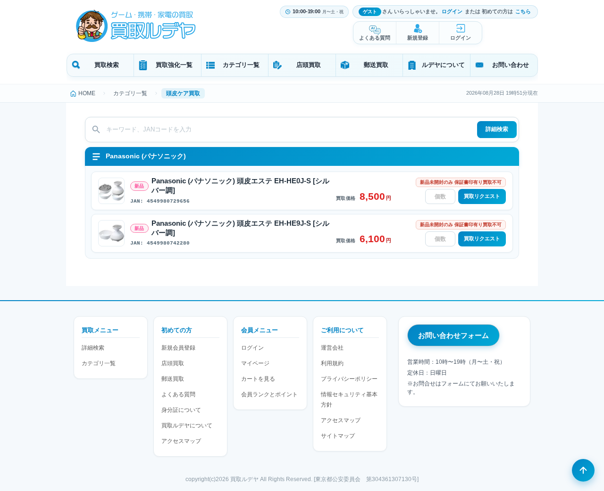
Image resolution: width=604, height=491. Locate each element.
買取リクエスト (482, 196)
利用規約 (332, 363)
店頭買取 (308, 64)
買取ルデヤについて (186, 425)
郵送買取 (376, 64)
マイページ (255, 363)
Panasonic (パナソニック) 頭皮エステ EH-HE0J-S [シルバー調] (240, 185)
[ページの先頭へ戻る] (583, 470)
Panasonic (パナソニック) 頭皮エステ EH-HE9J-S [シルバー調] (240, 228)
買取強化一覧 (174, 64)
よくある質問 (374, 38)
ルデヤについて (443, 64)
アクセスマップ (181, 441)
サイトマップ (338, 436)
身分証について (181, 410)
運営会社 (332, 347)
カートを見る (258, 379)
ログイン (452, 11)
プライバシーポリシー (349, 379)
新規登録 (417, 38)
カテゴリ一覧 (241, 64)
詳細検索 (497, 129)
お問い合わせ (510, 64)
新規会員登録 (178, 347)
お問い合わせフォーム (453, 335)
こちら (523, 11)
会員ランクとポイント (269, 394)
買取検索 (106, 64)
